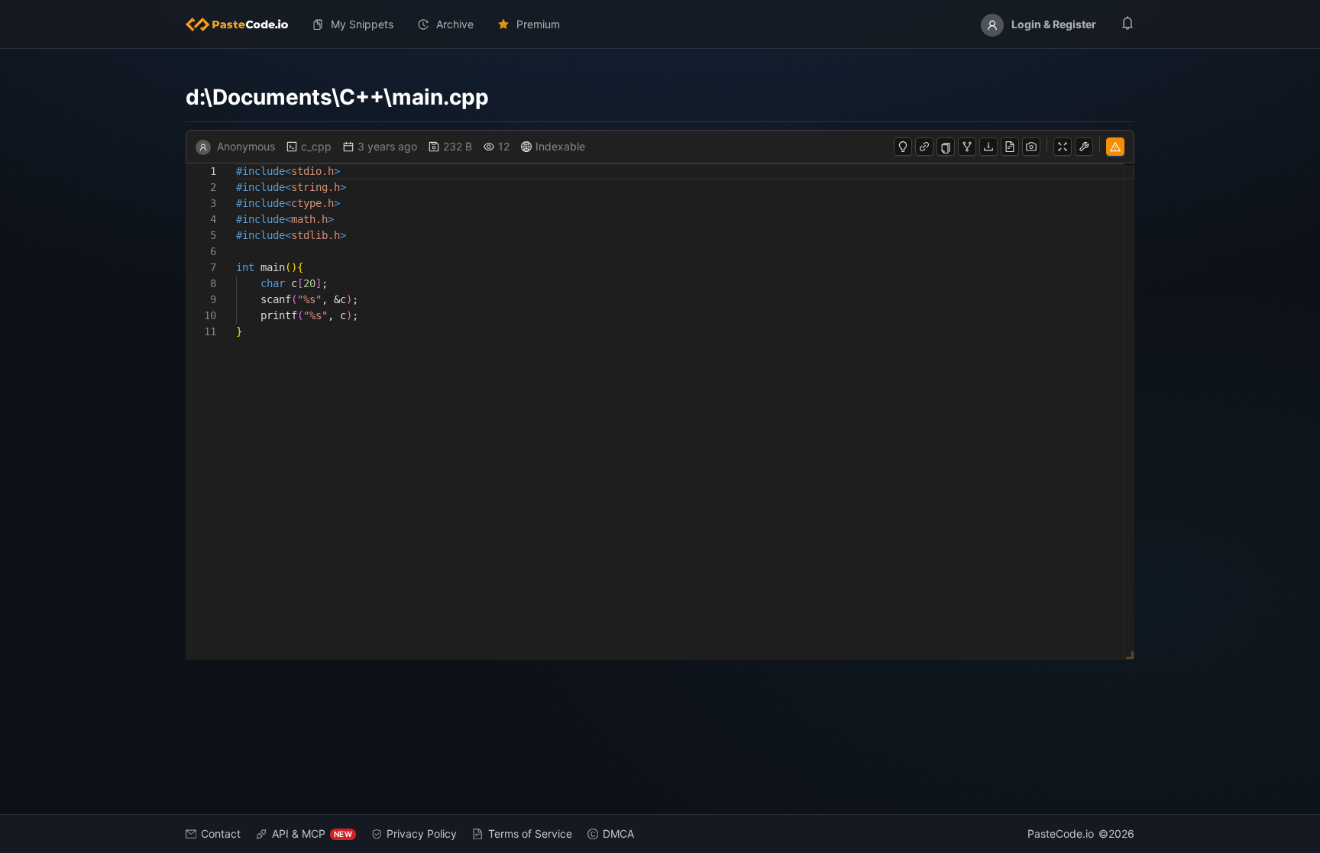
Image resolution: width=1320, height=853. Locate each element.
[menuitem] (243, 24)
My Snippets (362, 24)
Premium (538, 24)
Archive (455, 24)
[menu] (660, 24)
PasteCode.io (1060, 833)
